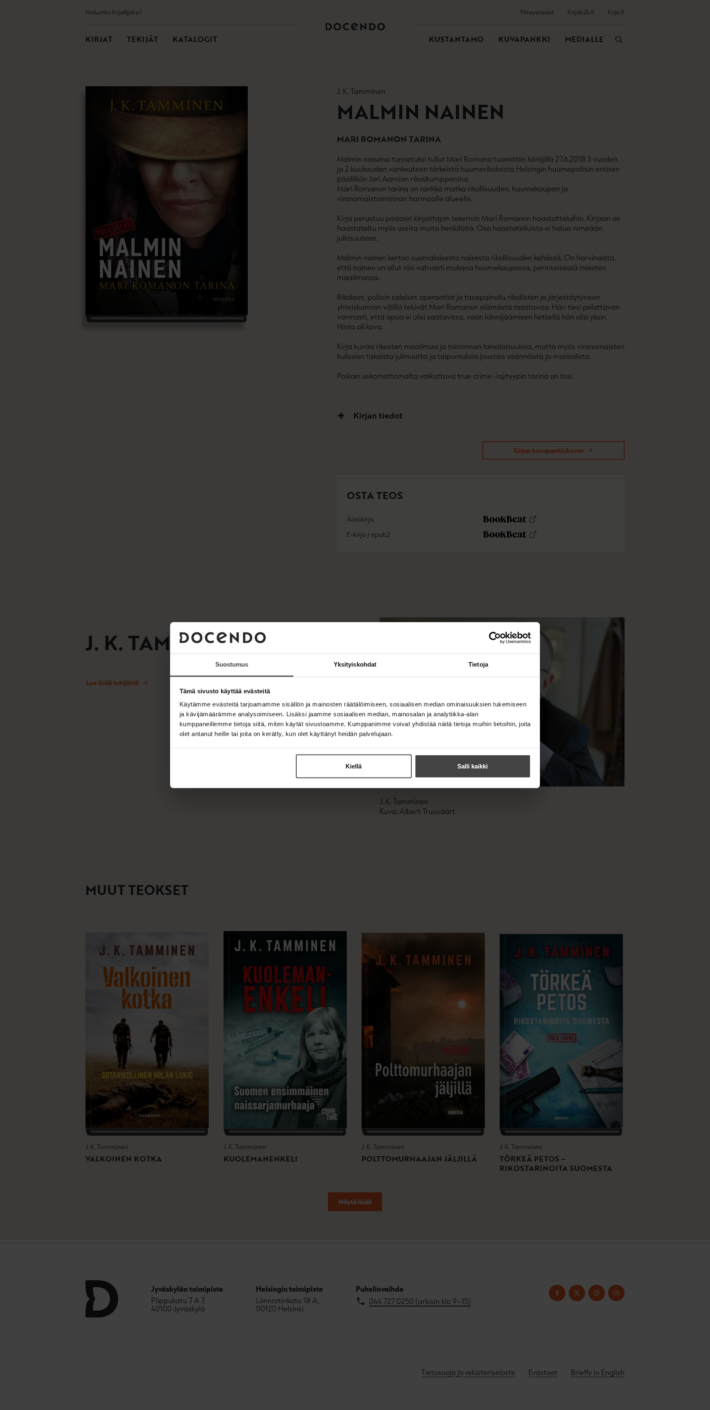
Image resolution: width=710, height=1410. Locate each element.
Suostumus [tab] (232, 664)
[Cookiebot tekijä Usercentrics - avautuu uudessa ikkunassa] (495, 638)
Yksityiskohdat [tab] (355, 664)
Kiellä (354, 766)
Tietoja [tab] (478, 664)
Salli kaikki (472, 766)
